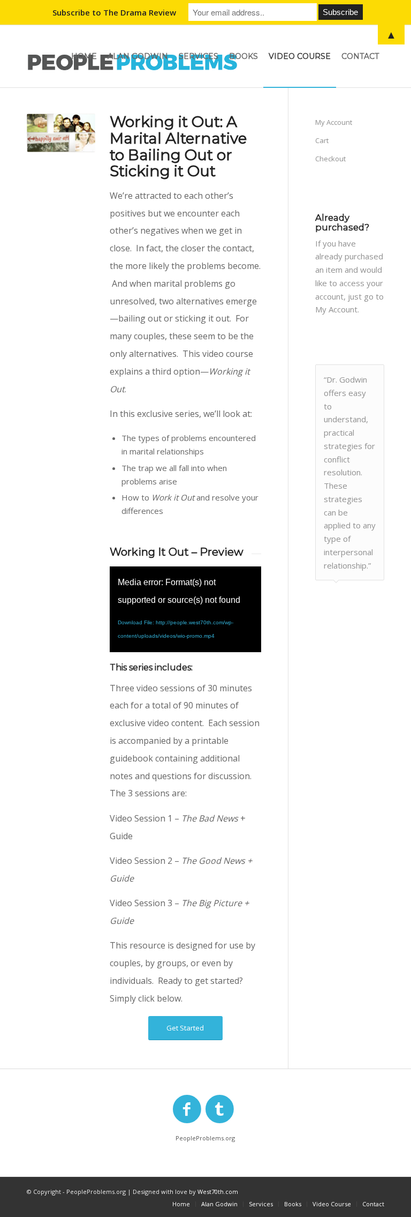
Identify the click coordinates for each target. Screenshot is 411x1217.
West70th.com (217, 1192)
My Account (333, 122)
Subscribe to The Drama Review (114, 12)
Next (373, 375)
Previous (349, 375)
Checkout (330, 158)
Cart (322, 140)
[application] (185, 609)
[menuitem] (84, 56)
